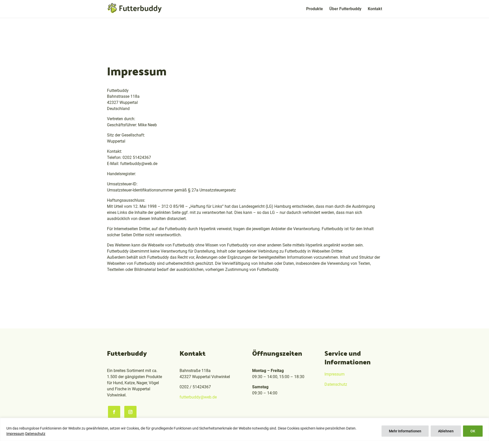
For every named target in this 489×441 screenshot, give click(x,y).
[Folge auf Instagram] (130, 412)
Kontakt (375, 9)
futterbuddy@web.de (198, 397)
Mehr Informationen (405, 431)
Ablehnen (446, 431)
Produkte (314, 9)
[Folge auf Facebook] (114, 412)
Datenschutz (35, 434)
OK (472, 431)
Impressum (15, 434)
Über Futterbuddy (345, 9)
